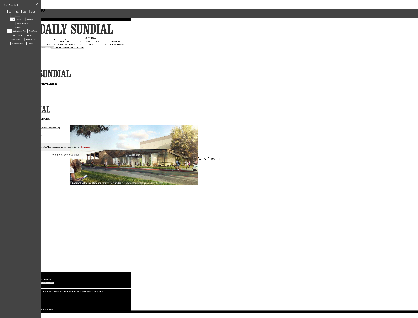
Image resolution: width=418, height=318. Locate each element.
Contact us (86, 147)
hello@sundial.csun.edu (95, 291)
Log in (52, 309)
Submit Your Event (20, 31)
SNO (47, 309)
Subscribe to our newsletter (23, 35)
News (18, 12)
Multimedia (90, 38)
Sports (17, 16)
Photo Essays (92, 41)
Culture (26, 12)
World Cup (20, 19)
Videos (92, 44)
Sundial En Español (60, 48)
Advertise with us (18, 43)
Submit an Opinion (66, 44)
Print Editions (77, 48)
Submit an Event (118, 44)
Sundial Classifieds (16, 39)
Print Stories (33, 31)
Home (11, 12)
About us (31, 43)
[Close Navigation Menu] (37, 4)
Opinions (64, 41)
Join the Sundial (32, 39)
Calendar (115, 41)
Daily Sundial (10, 4)
